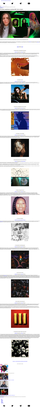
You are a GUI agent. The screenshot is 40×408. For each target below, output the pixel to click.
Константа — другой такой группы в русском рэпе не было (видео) (20, 361)
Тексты (3, 0)
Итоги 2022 (1, 7)
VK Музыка (24, 161)
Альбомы (5, 0)
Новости (2, 0)
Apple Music (16, 81)
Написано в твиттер (2, 372)
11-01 (22, 46)
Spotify (22, 81)
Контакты (2, 402)
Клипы (7, 0)
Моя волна (30, 41)
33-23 (18, 46)
